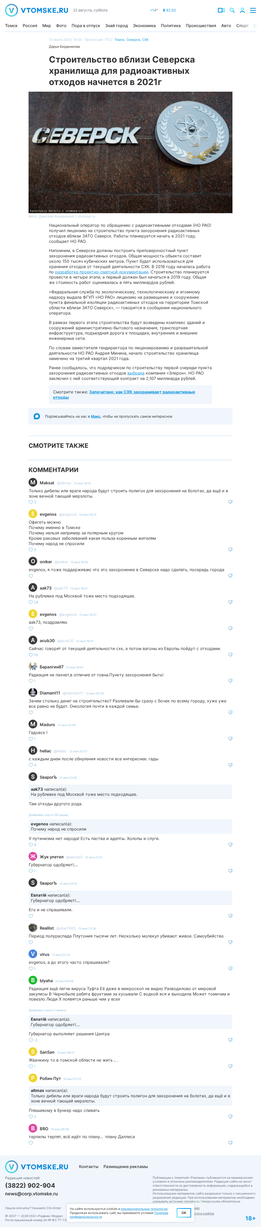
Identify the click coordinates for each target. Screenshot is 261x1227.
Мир (46, 25)
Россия (30, 25)
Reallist (47, 928)
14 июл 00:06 (64, 981)
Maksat (47, 482)
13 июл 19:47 (74, 667)
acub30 (47, 640)
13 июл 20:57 (78, 751)
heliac (45, 750)
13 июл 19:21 (78, 588)
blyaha (46, 980)
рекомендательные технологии (144, 1209)
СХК (145, 40)
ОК (183, 1213)
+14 (154, 10)
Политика (171, 25)
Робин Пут (50, 1078)
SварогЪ (48, 777)
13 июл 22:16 (87, 928)
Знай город (116, 25)
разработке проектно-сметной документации (101, 271)
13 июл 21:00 (68, 777)
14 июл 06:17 (65, 1052)
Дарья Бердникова (64, 46)
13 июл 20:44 (67, 725)
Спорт (242, 25)
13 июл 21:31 (93, 857)
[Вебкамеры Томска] (221, 10)
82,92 (169, 10)
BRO (44, 1128)
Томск (11, 25)
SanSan (47, 1052)
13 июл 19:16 (79, 562)
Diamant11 (50, 692)
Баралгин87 (51, 666)
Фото (61, 25)
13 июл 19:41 (84, 641)
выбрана (136, 373)
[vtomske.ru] (36, 10)
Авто (226, 25)
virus (44, 954)
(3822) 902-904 (30, 1185)
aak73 (45, 588)
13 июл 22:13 (68, 883)
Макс (95, 416)
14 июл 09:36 (60, 1129)
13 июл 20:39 (95, 693)
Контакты (88, 1166)
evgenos (48, 514)
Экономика (144, 25)
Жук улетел (52, 856)
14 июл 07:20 (72, 1079)
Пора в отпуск (86, 25)
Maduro (47, 724)
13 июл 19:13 (87, 514)
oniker (46, 561)
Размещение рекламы (125, 1166)
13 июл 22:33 (61, 955)
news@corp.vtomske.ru (31, 1193)
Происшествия (201, 25)
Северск (133, 40)
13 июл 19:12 (82, 483)
